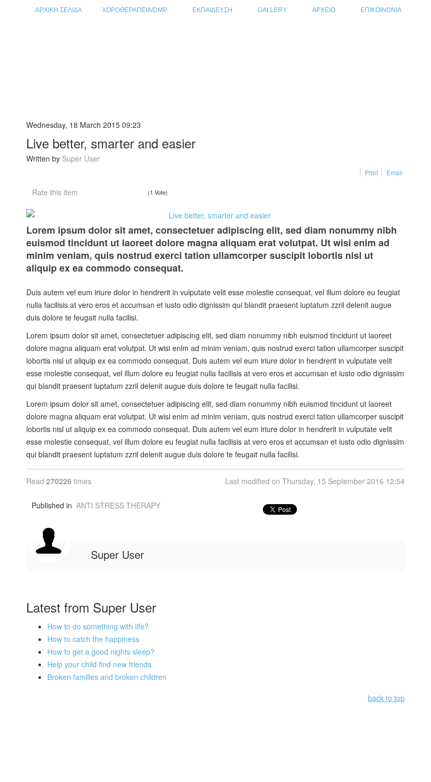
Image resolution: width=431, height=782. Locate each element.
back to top (386, 698)
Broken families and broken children (107, 676)
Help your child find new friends (99, 664)
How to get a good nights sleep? (101, 651)
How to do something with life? (98, 626)
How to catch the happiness (93, 639)
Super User (81, 158)
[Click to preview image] (215, 215)
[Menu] (400, 43)
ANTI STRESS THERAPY (118, 505)
